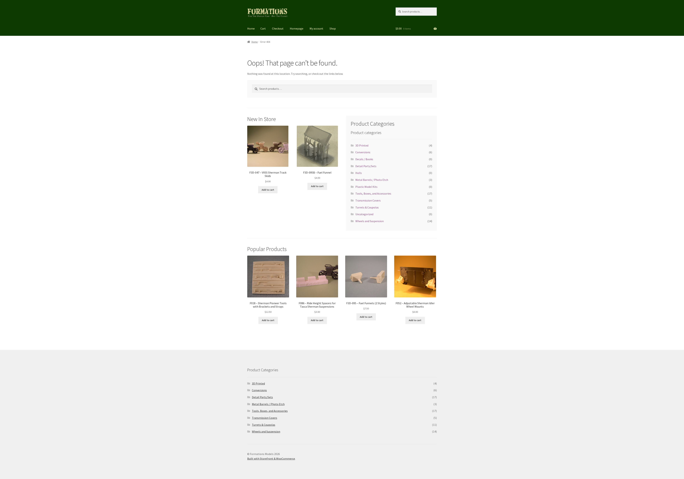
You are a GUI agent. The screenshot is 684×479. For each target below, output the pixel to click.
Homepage (296, 28)
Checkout (278, 28)
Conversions (362, 152)
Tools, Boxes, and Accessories (373, 193)
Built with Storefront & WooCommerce (271, 458)
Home (251, 28)
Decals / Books (364, 159)
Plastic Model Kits (366, 187)
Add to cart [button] (268, 189)
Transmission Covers (368, 200)
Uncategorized (364, 214)
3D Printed (361, 145)
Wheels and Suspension (369, 221)
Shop (333, 28)
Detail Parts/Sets (365, 166)
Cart (263, 28)
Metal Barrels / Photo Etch (371, 180)
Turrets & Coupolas (367, 207)
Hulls (358, 173)
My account (316, 28)
